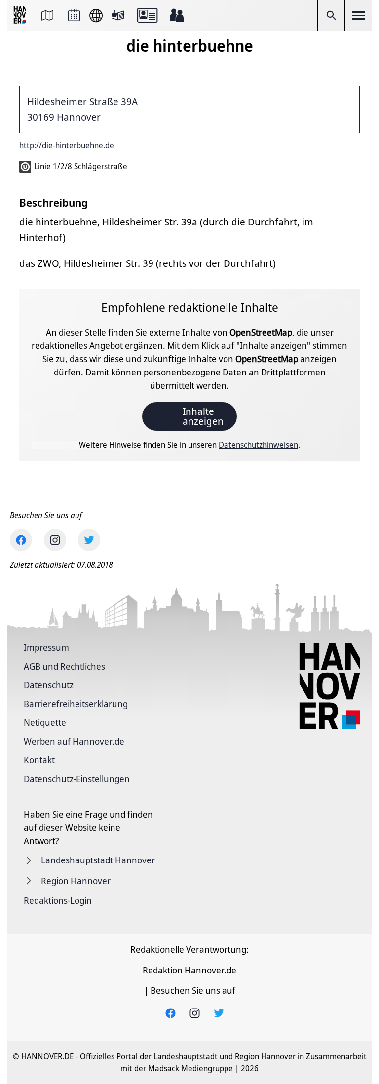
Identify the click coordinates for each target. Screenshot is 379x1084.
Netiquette (45, 722)
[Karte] (47, 15)
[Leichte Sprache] (118, 15)
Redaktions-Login (58, 900)
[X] (89, 540)
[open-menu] (358, 15)
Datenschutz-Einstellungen (77, 778)
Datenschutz (49, 684)
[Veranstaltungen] (74, 15)
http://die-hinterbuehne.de (66, 145)
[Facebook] (21, 540)
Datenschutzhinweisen (258, 444)
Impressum (46, 647)
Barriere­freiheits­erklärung (76, 703)
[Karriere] (176, 15)
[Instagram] (55, 540)
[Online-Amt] (147, 15)
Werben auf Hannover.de (74, 741)
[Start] (20, 15)
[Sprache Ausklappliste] (96, 15)
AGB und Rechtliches (64, 666)
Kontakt (39, 759)
